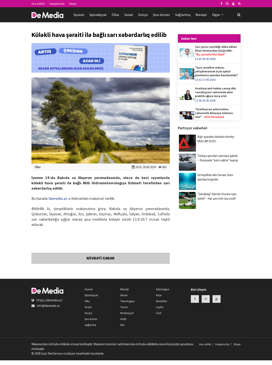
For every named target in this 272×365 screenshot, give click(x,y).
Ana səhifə (38, 4)
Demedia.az (57, 198)
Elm (122, 325)
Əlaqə (72, 4)
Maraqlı (201, 14)
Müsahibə (161, 301)
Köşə (159, 295)
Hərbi (123, 319)
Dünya (143, 14)
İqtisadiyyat (98, 14)
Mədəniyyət (127, 313)
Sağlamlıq (182, 14)
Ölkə (115, 14)
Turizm (124, 307)
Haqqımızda (57, 4)
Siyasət (78, 14)
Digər (216, 14)
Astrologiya (162, 289)
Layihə (160, 307)
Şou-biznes (161, 14)
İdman (124, 295)
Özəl (158, 313)
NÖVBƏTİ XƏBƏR (100, 258)
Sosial (128, 14)
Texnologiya (127, 301)
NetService (55, 353)
